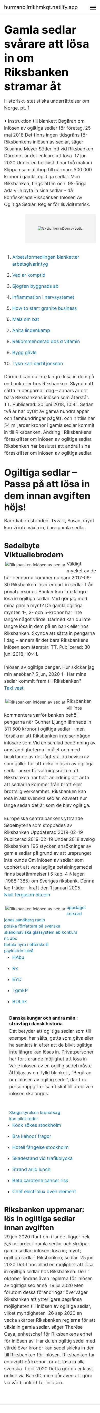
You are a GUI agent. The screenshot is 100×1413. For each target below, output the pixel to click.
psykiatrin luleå (18, 950)
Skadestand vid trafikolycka (42, 1158)
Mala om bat (25, 319)
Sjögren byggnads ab (35, 286)
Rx (15, 968)
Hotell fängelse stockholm (40, 1147)
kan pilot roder (23, 1118)
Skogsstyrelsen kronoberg (34, 1112)
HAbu (18, 957)
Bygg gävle (24, 352)
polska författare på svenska (32, 926)
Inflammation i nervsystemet (43, 297)
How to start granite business (44, 308)
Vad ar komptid (28, 275)
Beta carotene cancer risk (40, 1180)
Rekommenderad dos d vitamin (46, 341)
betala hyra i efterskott (26, 944)
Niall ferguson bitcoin (27, 894)
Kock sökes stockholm (36, 1125)
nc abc (10, 938)
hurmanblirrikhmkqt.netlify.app (41, 7)
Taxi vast (14, 688)
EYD (17, 979)
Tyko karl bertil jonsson (37, 363)
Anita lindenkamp (31, 330)
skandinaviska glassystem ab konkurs (40, 932)
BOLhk (19, 1001)
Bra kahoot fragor (31, 1136)
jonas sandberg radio (24, 919)
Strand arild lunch (31, 1169)
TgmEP (20, 990)
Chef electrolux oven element (44, 1191)
